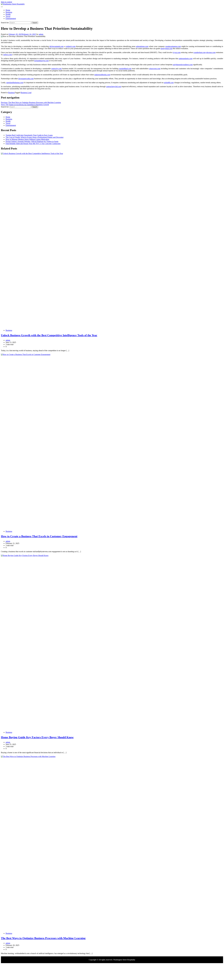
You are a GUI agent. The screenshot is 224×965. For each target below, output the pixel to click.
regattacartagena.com (173, 46)
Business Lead (26, 93)
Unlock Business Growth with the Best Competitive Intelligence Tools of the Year (49, 335)
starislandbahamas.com (14, 83)
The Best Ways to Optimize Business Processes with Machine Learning (43, 938)
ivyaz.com (176, 52)
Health (8, 14)
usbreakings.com (142, 46)
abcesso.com (210, 52)
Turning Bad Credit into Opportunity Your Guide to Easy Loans (29, 135)
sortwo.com (7, 55)
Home (8, 10)
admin (41, 34)
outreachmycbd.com (113, 86)
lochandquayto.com (41, 61)
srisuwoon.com (154, 69)
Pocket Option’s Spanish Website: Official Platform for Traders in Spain (32, 141)
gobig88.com (169, 83)
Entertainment (11, 18)
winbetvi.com (70, 46)
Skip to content (6, 2)
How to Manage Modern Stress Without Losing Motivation (27, 139)
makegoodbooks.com (102, 75)
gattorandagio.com (185, 58)
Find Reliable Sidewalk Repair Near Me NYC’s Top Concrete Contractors (33, 144)
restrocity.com (56, 69)
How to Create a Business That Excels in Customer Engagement (39, 536)
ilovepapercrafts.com (26, 79)
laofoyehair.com (166, 48)
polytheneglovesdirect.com (183, 65)
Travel (8, 16)
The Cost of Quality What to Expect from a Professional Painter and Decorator (34, 137)
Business (9, 12)
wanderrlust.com (199, 52)
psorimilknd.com (125, 69)
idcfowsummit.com (56, 46)
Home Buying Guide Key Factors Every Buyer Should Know (37, 737)
